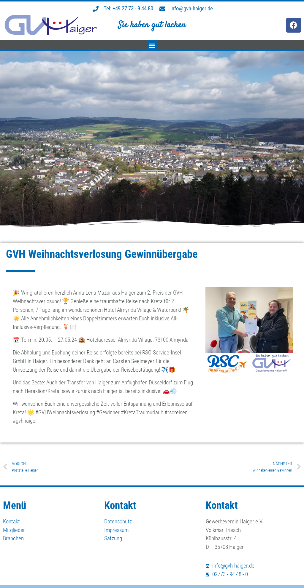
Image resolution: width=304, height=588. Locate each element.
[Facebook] (293, 25)
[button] (152, 45)
